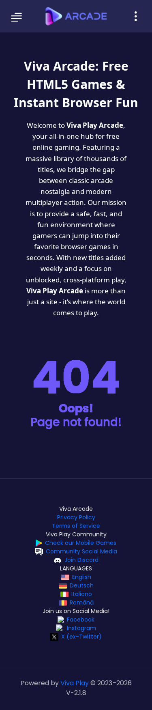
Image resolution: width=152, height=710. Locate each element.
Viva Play (74, 683)
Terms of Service (76, 526)
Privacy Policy (76, 517)
